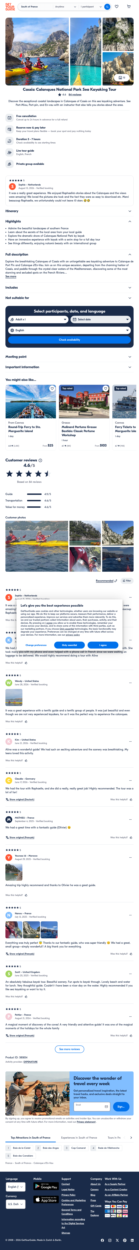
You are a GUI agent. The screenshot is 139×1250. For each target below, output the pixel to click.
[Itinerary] (130, 211)
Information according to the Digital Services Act (73, 1223)
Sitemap (66, 1233)
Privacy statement (86, 1121)
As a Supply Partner (115, 1184)
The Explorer (95, 1213)
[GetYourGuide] (10, 7)
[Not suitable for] (130, 298)
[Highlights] (130, 221)
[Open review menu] (130, 597)
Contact (66, 1184)
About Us (96, 1184)
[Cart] (128, 6)
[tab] (30, 1137)
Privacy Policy (68, 1195)
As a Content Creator (116, 1189)
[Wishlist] (116, 6)
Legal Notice (68, 1189)
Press (93, 1200)
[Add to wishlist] (52, 388)
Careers (94, 1189)
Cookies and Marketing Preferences (74, 1202)
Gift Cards (96, 1205)
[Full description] (130, 254)
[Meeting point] (130, 357)
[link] (30, 417)
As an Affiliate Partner (116, 1195)
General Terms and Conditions (71, 1211)
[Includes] (130, 287)
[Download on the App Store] (46, 1200)
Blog (93, 1195)
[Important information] (130, 367)
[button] (69, 95)
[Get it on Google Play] (46, 1186)
